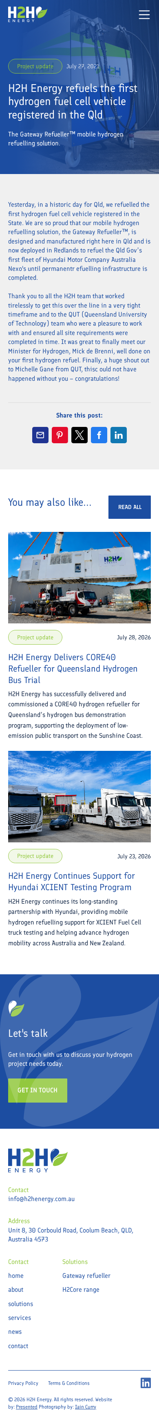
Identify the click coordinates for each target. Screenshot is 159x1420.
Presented (27, 1407)
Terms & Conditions (69, 1383)
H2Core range (80, 1289)
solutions (20, 1304)
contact (18, 1346)
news (15, 1331)
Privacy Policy (23, 1383)
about (15, 1289)
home (16, 1275)
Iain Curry (85, 1407)
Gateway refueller (86, 1275)
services (19, 1318)
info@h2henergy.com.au (41, 1199)
